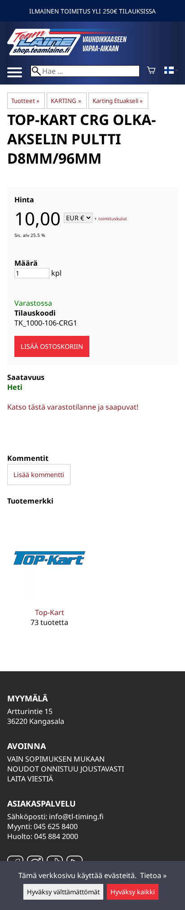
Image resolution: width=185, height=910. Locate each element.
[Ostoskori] (151, 71)
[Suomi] (171, 71)
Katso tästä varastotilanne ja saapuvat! (72, 407)
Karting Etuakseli (117, 101)
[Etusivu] (74, 53)
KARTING (66, 101)
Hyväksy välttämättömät (63, 892)
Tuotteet (25, 101)
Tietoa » (153, 875)
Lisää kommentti (38, 474)
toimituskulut (112, 218)
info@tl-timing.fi (76, 816)
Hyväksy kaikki (132, 892)
